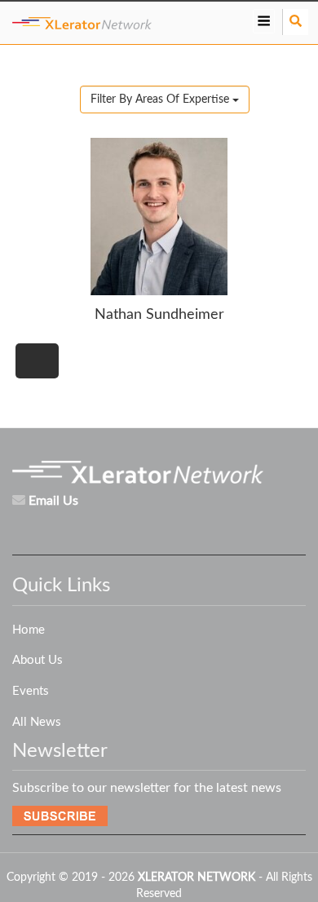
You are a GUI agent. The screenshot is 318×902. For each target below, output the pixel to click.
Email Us (53, 500)
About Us (37, 660)
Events (30, 691)
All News (36, 722)
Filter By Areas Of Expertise (161, 99)
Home (28, 630)
